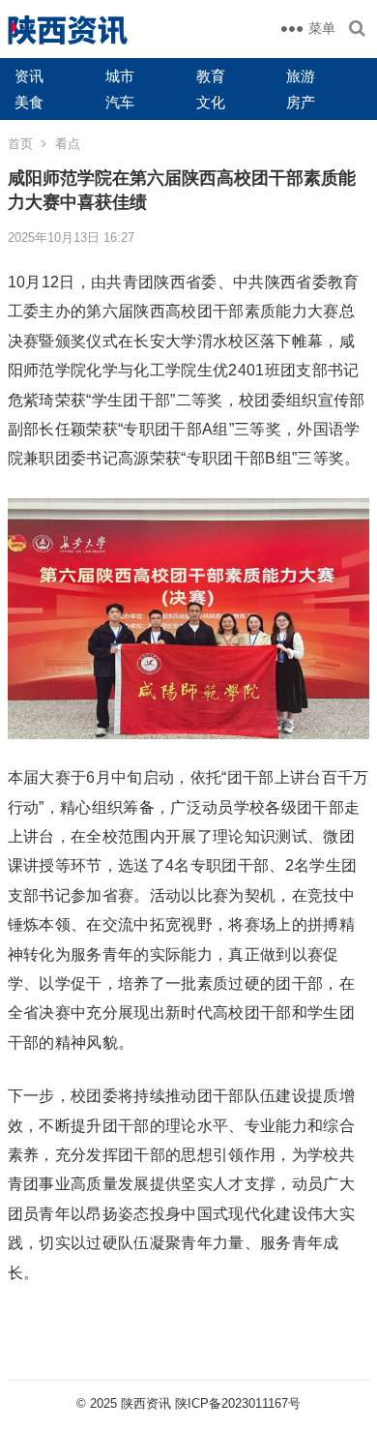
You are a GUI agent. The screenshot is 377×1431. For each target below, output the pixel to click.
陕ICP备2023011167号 (238, 1403)
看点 (67, 143)
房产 (300, 102)
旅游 (300, 76)
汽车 (119, 102)
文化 (210, 102)
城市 (119, 76)
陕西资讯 (146, 1403)
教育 (210, 76)
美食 (29, 102)
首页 (20, 143)
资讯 (29, 76)
